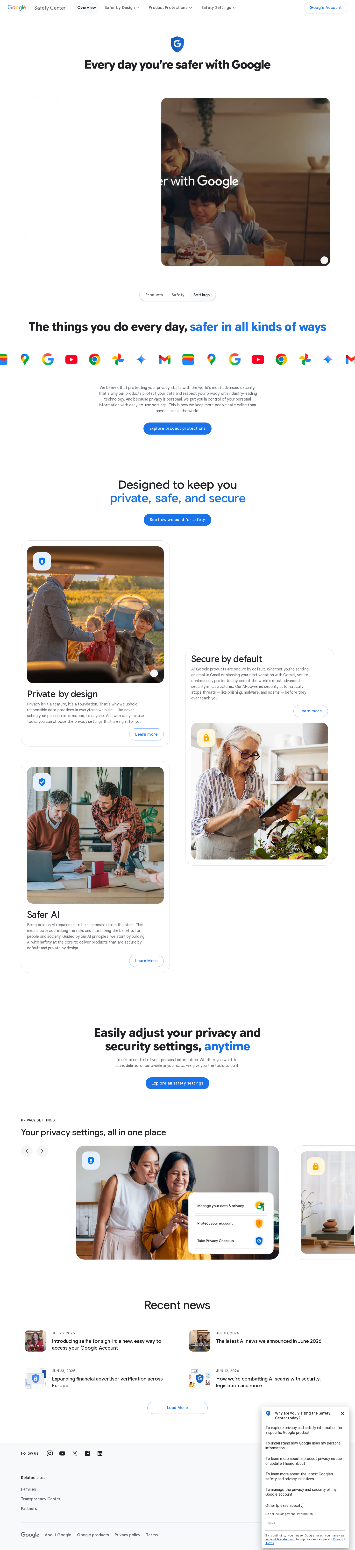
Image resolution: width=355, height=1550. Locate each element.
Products (154, 295)
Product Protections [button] (168, 7)
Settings (201, 295)
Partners (29, 1508)
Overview (86, 7)
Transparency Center (41, 1499)
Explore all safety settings (177, 1083)
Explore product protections (177, 428)
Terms (152, 1535)
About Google (58, 1535)
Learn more (146, 734)
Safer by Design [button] (120, 7)
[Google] (30, 1535)
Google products (93, 1535)
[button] (324, 260)
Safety (178, 295)
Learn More (146, 960)
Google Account (326, 7)
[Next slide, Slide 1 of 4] (42, 1151)
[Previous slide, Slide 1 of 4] (27, 1151)
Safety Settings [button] (216, 7)
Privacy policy (127, 1535)
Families (28, 1489)
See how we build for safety (177, 519)
